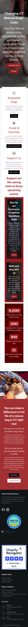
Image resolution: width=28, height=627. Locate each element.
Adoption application (8, 580)
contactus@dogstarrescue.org (15, 619)
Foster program (6, 581)
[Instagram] (7, 509)
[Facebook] (3, 509)
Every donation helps (17, 168)
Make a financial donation (9, 590)
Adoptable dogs (6, 577)
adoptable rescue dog (16, 106)
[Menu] (25, 2)
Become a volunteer (7, 592)
